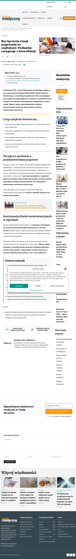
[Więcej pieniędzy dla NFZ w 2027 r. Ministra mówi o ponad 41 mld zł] (62, 178)
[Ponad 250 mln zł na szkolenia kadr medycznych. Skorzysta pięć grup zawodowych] (62, 120)
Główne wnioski (13, 83)
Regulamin (60, 96)
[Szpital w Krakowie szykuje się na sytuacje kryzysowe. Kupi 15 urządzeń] (10, 482)
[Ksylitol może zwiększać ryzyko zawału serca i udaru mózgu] (47, 482)
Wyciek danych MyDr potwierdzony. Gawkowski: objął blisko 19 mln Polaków (61, 249)
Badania (22, 490)
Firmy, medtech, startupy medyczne (64, 490)
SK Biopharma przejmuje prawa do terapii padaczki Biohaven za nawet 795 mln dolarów (65, 499)
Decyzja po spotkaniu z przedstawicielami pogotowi (24, 78)
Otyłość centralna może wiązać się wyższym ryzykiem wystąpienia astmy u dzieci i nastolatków (28, 497)
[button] (65, 269)
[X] (65, 7)
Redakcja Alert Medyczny (12, 64)
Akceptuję (18, 286)
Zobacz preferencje (57, 286)
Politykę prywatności (61, 98)
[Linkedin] (70, 2)
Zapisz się (61, 91)
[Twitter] (68, 555)
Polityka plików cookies (36, 290)
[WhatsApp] (16, 56)
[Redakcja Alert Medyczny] (2, 64)
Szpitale (12, 28)
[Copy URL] (24, 56)
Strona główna (5, 28)
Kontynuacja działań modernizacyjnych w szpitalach (24, 80)
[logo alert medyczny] (9, 520)
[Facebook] (65, 2)
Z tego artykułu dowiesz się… (17, 76)
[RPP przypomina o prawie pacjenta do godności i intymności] (62, 151)
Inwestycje (4, 490)
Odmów (38, 286)
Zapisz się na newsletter (58, 411)
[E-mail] (20, 56)
